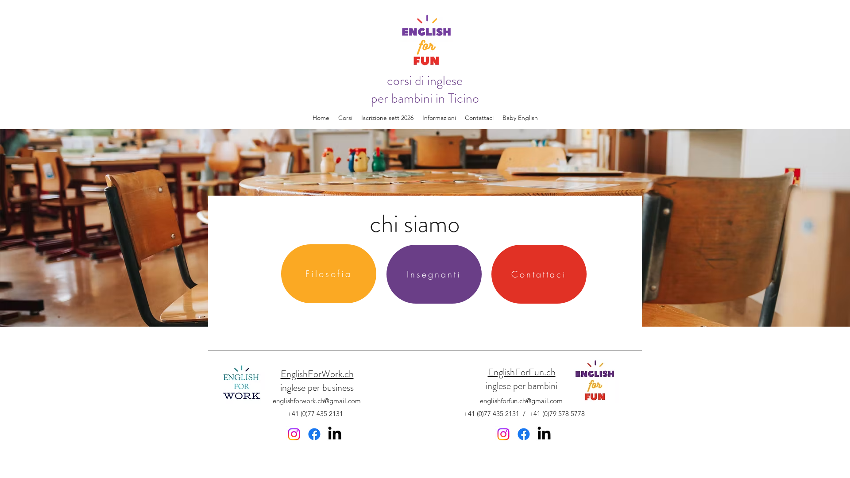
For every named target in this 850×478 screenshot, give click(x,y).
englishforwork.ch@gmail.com (317, 401)
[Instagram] (294, 434)
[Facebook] (314, 434)
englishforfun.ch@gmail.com (521, 401)
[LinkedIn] (335, 434)
